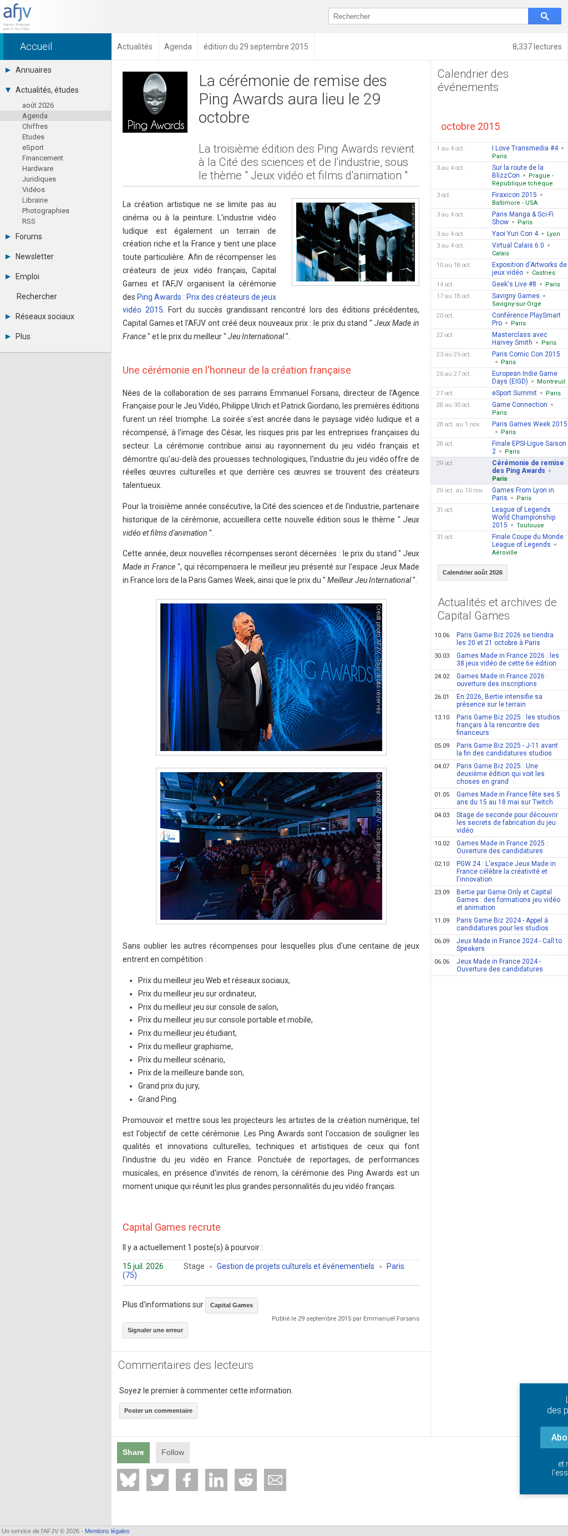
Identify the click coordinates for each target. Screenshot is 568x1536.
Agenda (35, 116)
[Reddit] (246, 1480)
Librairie (35, 200)
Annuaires (34, 70)
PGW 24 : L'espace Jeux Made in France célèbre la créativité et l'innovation (495, 871)
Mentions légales (107, 1531)
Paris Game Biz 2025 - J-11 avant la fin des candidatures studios (496, 749)
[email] (275, 1480)
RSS (29, 221)
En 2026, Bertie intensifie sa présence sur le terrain (488, 700)
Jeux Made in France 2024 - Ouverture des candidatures (488, 965)
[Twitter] (157, 1480)
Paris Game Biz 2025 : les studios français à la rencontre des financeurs (497, 725)
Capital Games (231, 1305)
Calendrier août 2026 (473, 572)
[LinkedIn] (216, 1480)
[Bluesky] (128, 1480)
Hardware (37, 168)
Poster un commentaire (158, 1410)
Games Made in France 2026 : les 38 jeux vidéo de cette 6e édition (496, 659)
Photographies (45, 211)
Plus (23, 336)
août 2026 (38, 105)
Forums (29, 236)
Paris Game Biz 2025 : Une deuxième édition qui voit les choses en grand (489, 773)
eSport (33, 147)
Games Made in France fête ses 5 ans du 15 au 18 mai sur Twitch (497, 798)
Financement (42, 158)
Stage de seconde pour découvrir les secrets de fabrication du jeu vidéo (496, 822)
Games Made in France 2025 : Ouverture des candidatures (491, 847)
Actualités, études (47, 89)
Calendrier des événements (473, 80)
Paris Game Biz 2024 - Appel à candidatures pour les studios (491, 924)
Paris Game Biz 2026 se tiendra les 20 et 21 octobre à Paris (494, 639)
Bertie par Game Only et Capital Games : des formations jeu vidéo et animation (497, 899)
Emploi (27, 276)
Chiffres (35, 126)
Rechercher (37, 296)
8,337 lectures (537, 46)
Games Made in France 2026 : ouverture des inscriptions (491, 680)
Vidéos (33, 189)
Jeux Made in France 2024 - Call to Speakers (498, 945)
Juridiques (39, 179)
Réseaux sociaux (45, 316)
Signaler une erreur (155, 1330)
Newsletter (35, 256)
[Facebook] (187, 1480)
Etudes (33, 137)
